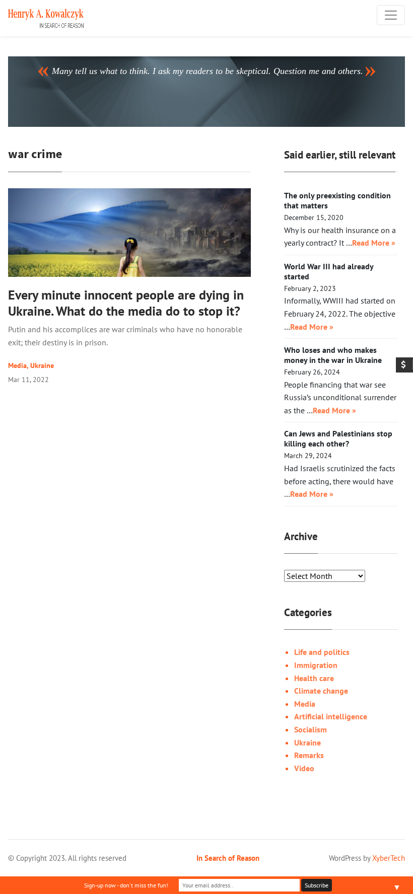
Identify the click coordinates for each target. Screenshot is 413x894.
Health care (314, 678)
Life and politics (322, 652)
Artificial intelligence (330, 716)
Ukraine (42, 365)
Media (17, 365)
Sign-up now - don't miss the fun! (126, 885)
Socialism (310, 729)
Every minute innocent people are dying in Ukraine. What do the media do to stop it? (126, 302)
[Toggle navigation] (391, 15)
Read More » (373, 243)
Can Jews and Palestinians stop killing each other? (338, 438)
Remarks (309, 755)
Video (304, 768)
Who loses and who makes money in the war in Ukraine (333, 355)
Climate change (321, 691)
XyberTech (388, 858)
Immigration (315, 665)
